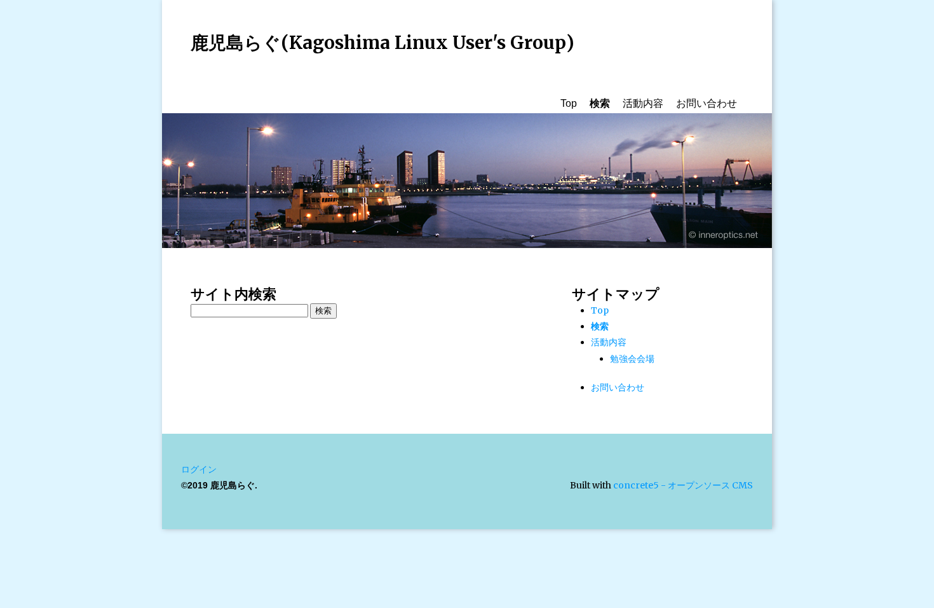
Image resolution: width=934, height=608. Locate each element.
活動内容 (643, 103)
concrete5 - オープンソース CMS (683, 485)
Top (568, 103)
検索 (600, 103)
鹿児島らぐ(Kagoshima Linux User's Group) (382, 42)
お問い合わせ (706, 103)
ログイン (199, 469)
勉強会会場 (632, 358)
